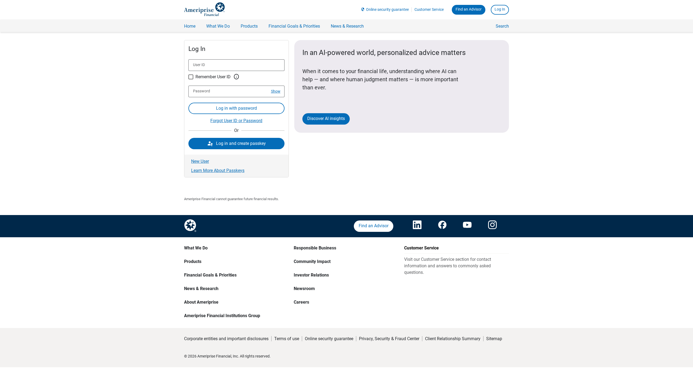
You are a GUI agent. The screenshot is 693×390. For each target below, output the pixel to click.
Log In (500, 9)
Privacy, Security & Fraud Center (389, 338)
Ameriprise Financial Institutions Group (222, 315)
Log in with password (236, 108)
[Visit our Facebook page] (442, 226)
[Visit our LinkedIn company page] (417, 226)
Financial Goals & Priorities (210, 275)
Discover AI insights (326, 118)
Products (192, 261)
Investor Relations (311, 275)
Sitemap (494, 338)
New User (200, 161)
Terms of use (286, 338)
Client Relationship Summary (452, 338)
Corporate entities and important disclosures (226, 338)
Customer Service (429, 9)
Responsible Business (315, 248)
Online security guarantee (387, 9)
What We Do (196, 248)
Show (275, 91)
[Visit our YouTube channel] (467, 226)
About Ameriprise (201, 302)
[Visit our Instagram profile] (492, 226)
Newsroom (304, 288)
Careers (301, 302)
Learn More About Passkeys (217, 170)
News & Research (201, 288)
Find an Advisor (469, 9)
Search (502, 26)
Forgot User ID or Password (236, 120)
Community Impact (312, 261)
